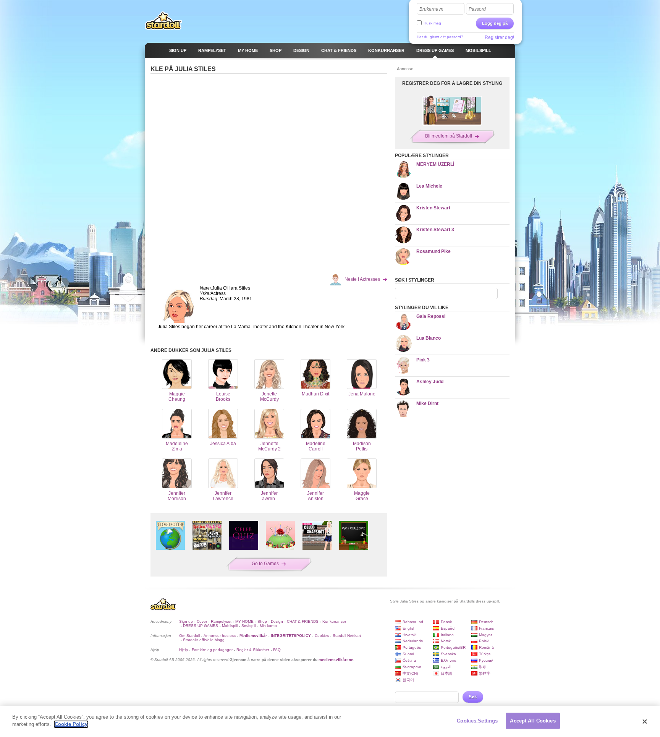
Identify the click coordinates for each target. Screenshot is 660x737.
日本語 (446, 673)
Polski (484, 641)
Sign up (186, 621)
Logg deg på (495, 23)
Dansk (446, 622)
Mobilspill (230, 626)
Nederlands (413, 641)
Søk (473, 697)
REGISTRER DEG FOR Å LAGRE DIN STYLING (452, 83)
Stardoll (163, 20)
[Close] (644, 721)
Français (486, 628)
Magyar (485, 635)
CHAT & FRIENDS (303, 621)
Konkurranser (334, 621)
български (412, 667)
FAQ (277, 650)
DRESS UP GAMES (200, 626)
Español (448, 628)
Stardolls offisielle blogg (204, 640)
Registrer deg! (499, 37)
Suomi (408, 654)
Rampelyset (221, 621)
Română (486, 647)
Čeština (409, 660)
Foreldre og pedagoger (212, 650)
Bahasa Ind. (413, 622)
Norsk (446, 641)
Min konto (268, 626)
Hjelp (183, 650)
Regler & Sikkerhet (252, 650)
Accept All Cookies (532, 721)
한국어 (408, 680)
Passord (477, 9)
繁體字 (484, 673)
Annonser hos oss (220, 635)
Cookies (322, 635)
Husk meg (432, 23)
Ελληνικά (448, 660)
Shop (262, 621)
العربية (446, 667)
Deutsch (486, 622)
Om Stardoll (189, 635)
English (409, 628)
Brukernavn (431, 9)
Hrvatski (409, 635)
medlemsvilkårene (336, 660)
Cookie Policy (71, 724)
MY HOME (244, 621)
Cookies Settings (477, 721)
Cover (202, 621)
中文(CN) (410, 673)
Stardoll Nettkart (347, 635)
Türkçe (485, 654)
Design (277, 621)
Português (412, 647)
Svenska (448, 654)
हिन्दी (482, 667)
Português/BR (453, 647)
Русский (486, 660)
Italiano (447, 635)
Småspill (248, 626)
